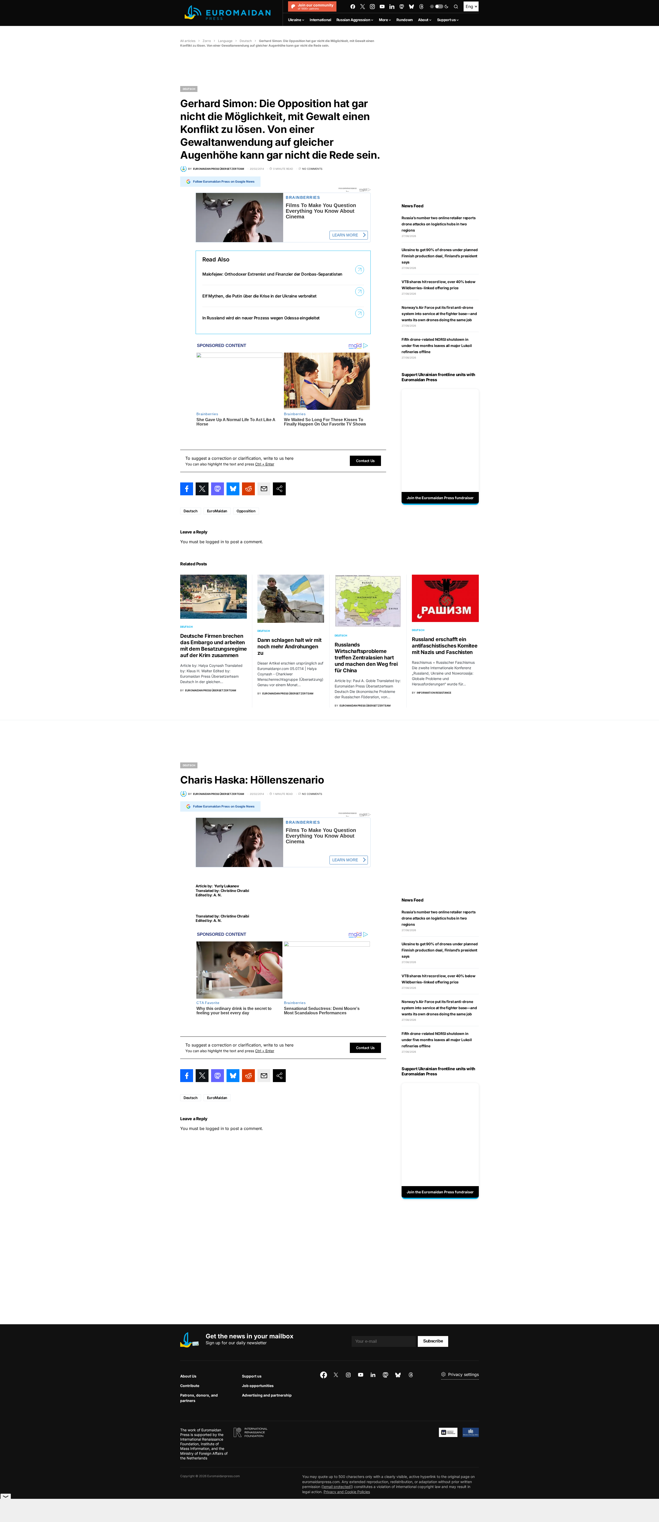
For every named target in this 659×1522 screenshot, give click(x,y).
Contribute (189, 1385)
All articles (187, 41)
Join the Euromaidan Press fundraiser (440, 498)
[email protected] (337, 1486)
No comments (312, 168)
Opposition (246, 511)
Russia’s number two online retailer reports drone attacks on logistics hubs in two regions (438, 224)
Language (225, 41)
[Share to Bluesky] (233, 488)
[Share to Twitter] (202, 488)
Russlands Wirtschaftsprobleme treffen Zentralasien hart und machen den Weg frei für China (366, 658)
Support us (252, 1376)
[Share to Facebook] (186, 488)
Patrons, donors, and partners (199, 1398)
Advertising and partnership (267, 1395)
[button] (439, 6)
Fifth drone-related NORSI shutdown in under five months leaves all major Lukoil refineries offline (437, 345)
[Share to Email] (263, 488)
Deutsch (246, 41)
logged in (215, 541)
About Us (188, 1376)
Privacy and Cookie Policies (347, 1492)
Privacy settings (463, 1374)
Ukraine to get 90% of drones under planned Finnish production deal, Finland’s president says (440, 256)
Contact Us (365, 460)
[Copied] (279, 488)
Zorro (207, 41)
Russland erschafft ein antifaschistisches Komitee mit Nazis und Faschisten (445, 645)
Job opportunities (258, 1385)
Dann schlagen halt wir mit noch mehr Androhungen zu (289, 646)
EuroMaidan (217, 511)
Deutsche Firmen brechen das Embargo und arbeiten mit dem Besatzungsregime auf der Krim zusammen (213, 645)
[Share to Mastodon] (217, 488)
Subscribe (433, 1341)
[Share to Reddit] (248, 488)
